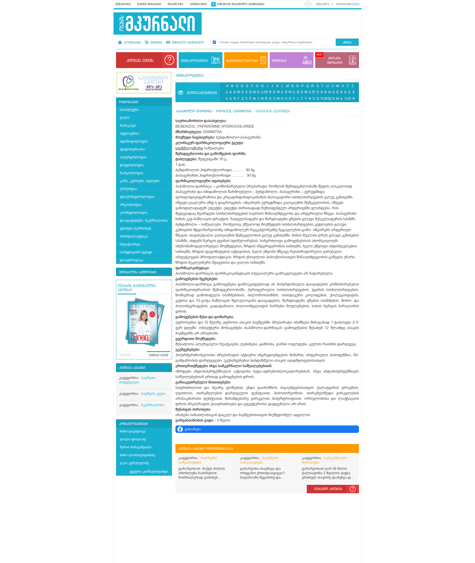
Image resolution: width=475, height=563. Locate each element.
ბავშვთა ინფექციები (137, 380)
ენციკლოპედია (190, 75)
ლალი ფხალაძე (133, 439)
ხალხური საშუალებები (197, 460)
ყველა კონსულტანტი (149, 471)
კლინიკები (132, 42)
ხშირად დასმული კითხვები (240, 4)
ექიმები (155, 42)
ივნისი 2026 (158, 355)
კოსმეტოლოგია (133, 212)
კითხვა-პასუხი (132, 368)
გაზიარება (193, 429)
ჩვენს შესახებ (149, 4)
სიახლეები (129, 109)
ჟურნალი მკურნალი (187, 42)
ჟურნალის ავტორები (137, 272)
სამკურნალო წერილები (324, 460)
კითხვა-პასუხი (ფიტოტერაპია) (205, 448)
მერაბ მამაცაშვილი (135, 447)
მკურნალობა (152, 405)
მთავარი (123, 4)
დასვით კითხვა (328, 489)
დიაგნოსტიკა (131, 260)
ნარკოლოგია (131, 173)
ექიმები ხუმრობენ (135, 228)
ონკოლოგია (131, 204)
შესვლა (323, 4)
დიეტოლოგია (132, 165)
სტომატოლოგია (134, 141)
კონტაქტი (198, 4)
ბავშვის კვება (153, 393)
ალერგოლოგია (133, 157)
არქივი (125, 355)
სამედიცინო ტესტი (136, 252)
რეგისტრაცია (347, 4)
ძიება (347, 42)
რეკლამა (175, 4)
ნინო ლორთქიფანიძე (137, 455)
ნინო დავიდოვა (132, 431)
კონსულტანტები (133, 424)
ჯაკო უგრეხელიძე (134, 463)
